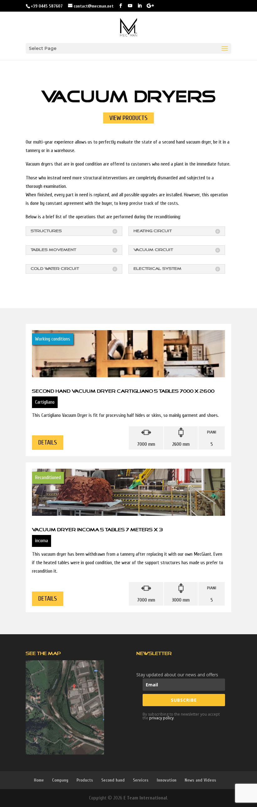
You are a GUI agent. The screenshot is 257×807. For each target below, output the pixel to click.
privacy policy (161, 718)
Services (141, 780)
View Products (128, 118)
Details (47, 442)
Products (84, 780)
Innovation (166, 780)
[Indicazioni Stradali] (65, 707)
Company (60, 780)
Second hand (113, 780)
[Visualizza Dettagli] (128, 418)
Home (39, 780)
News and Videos (200, 780)
